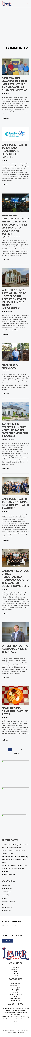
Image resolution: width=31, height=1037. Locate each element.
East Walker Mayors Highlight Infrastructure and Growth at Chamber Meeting (14, 84)
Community (5, 93)
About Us (15, 974)
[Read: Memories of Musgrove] (15, 352)
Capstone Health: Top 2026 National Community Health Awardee (15, 503)
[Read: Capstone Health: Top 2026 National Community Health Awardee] (15, 486)
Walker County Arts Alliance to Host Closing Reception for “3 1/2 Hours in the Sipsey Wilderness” (14, 299)
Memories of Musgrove (11, 366)
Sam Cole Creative (18, 1033)
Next (16, 753)
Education (5, 892)
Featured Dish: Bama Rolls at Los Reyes (15, 711)
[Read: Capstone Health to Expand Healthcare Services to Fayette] (15, 134)
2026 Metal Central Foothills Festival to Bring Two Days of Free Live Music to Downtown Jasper (15, 224)
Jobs (3, 904)
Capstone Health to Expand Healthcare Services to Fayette (14, 151)
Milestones (5, 911)
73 (21, 749)
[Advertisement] (15, 23)
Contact (15, 976)
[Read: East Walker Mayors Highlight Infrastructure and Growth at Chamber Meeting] (15, 66)
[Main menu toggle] (27, 4)
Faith (3, 898)
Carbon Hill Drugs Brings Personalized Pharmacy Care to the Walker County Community (15, 578)
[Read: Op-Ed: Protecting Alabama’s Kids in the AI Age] (15, 632)
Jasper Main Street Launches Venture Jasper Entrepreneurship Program (15, 430)
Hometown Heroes (7, 901)
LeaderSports (6, 907)
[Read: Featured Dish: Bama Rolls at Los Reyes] (15, 695)
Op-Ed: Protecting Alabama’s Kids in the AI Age (15, 648)
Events (18, 237)
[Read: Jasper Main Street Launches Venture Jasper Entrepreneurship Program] (15, 411)
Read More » (5, 118)
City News (5, 237)
